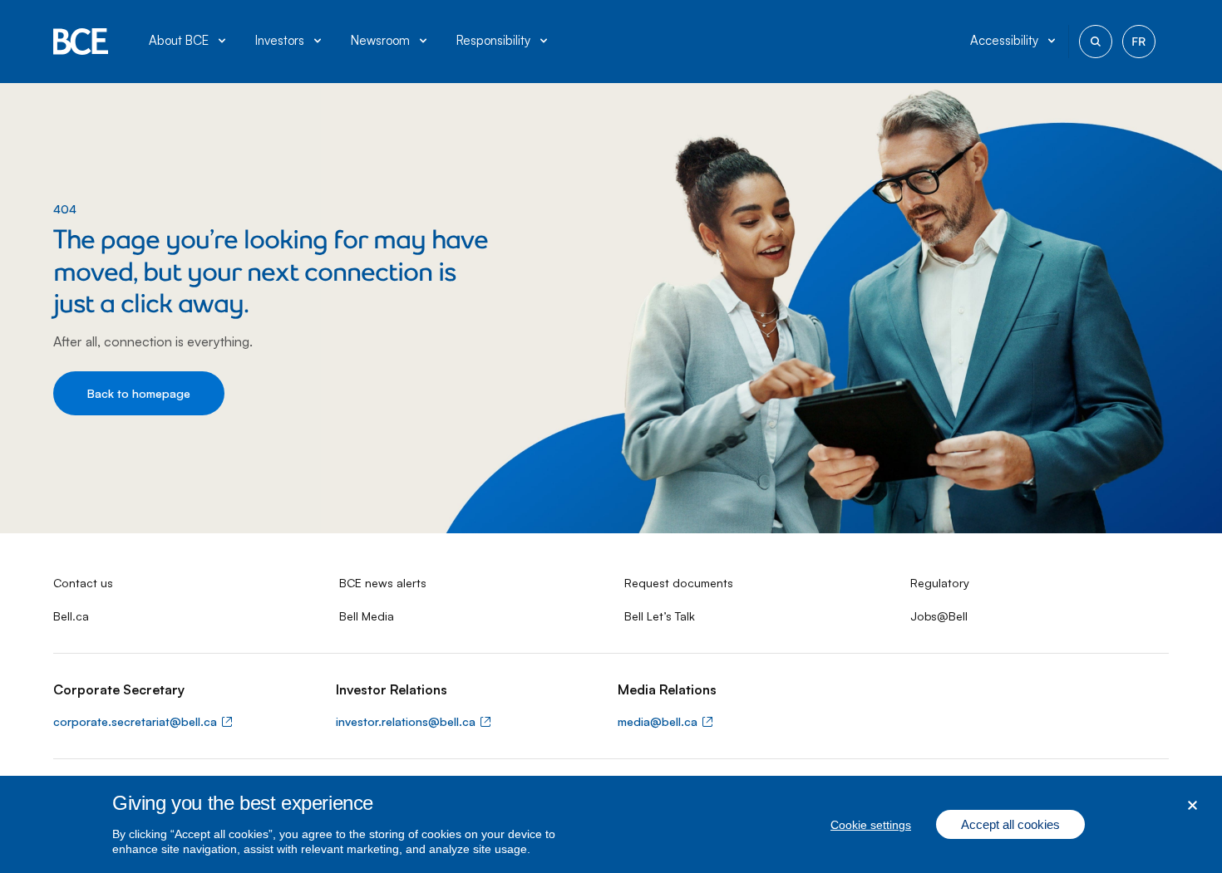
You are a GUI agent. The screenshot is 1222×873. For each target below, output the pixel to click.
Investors (279, 40)
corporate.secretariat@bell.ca (135, 721)
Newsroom (380, 40)
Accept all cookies (1010, 824)
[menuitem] (189, 41)
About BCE (179, 40)
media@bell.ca (657, 721)
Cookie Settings (870, 824)
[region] (611, 824)
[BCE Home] (81, 41)
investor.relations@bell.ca (405, 721)
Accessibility (1004, 40)
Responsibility (493, 40)
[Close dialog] (1192, 805)
